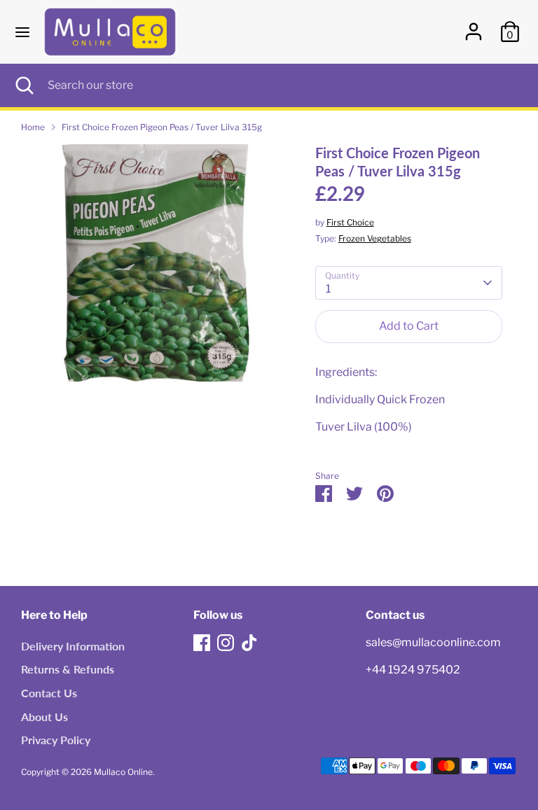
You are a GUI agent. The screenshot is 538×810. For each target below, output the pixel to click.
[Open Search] (24, 85)
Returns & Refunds (67, 669)
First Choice (350, 222)
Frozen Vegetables (374, 238)
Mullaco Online (123, 772)
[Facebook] (201, 642)
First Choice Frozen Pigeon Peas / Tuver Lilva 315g (162, 127)
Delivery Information (73, 645)
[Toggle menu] (22, 32)
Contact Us (49, 692)
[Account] (474, 25)
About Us (44, 716)
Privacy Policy (55, 739)
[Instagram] (225, 642)
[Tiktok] (249, 642)
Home (33, 127)
